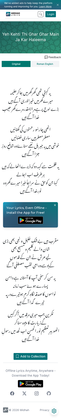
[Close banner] (55, 205)
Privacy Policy (49, 410)
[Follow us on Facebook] (12, 394)
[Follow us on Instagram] (37, 394)
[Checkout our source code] (49, 394)
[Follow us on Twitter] (24, 394)
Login (50, 14)
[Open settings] (54, 411)
